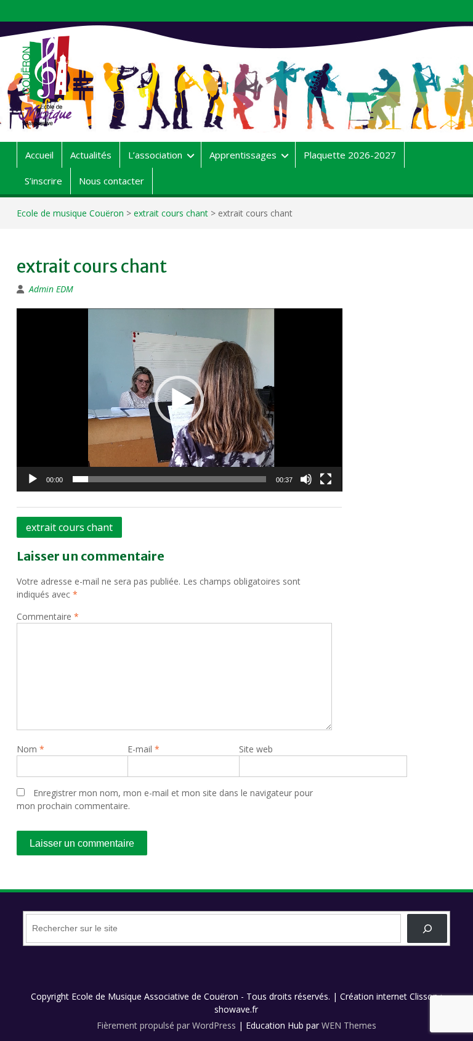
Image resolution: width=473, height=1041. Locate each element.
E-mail (143, 749)
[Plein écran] (326, 479)
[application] (179, 400)
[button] (179, 400)
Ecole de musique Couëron (70, 213)
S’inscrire (43, 181)
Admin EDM (51, 289)
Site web (256, 749)
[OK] (427, 928)
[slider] (170, 479)
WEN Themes (348, 1025)
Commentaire (48, 616)
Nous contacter (111, 181)
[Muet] (306, 479)
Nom (30, 749)
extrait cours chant (171, 213)
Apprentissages (243, 155)
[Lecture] (32, 479)
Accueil (39, 155)
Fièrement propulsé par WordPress (166, 1025)
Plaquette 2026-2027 (350, 155)
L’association (155, 155)
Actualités (90, 155)
